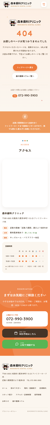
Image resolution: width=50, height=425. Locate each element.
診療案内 (43, 388)
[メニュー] (44, 4)
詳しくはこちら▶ (31, 233)
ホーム (4, 388)
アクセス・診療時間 (23, 394)
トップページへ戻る (25, 67)
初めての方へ (16, 388)
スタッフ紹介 (7, 394)
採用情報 (37, 394)
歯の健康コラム (18, 401)
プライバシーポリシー (9, 411)
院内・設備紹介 (30, 388)
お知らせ (5, 401)
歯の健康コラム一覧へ (25, 76)
